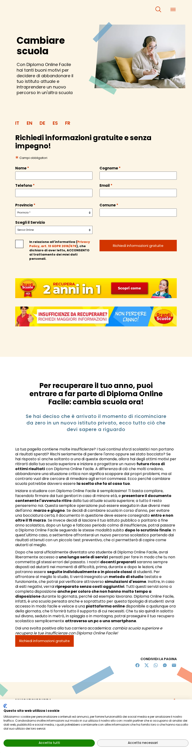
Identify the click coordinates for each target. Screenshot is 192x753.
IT (17, 123)
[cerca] (158, 9)
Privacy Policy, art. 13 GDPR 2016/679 (59, 244)
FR (67, 123)
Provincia (25, 205)
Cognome (110, 168)
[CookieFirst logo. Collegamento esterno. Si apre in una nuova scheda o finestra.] (5, 706)
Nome (22, 168)
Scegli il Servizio (30, 222)
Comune (109, 205)
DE (42, 123)
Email (106, 185)
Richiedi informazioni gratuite (44, 640)
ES (55, 123)
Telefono (25, 185)
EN (29, 123)
